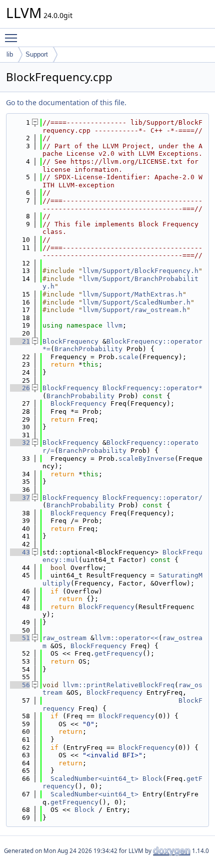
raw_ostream (64, 638)
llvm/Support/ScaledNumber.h (136, 302)
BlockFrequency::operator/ (152, 497)
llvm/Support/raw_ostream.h (134, 310)
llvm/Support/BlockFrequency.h (140, 270)
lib (9, 54)
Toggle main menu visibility (13, 38)
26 (20, 388)
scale (128, 357)
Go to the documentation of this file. (66, 102)
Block (152, 778)
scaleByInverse (146, 458)
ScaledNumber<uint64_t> (94, 778)
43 (20, 552)
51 (20, 638)
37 (20, 497)
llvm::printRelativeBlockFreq (118, 685)
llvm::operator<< (126, 638)
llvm (114, 325)
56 (20, 685)
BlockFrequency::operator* (152, 388)
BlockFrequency (70, 341)
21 (20, 341)
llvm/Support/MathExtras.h (132, 294)
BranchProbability (88, 349)
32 (20, 442)
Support (37, 54)
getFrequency (118, 653)
